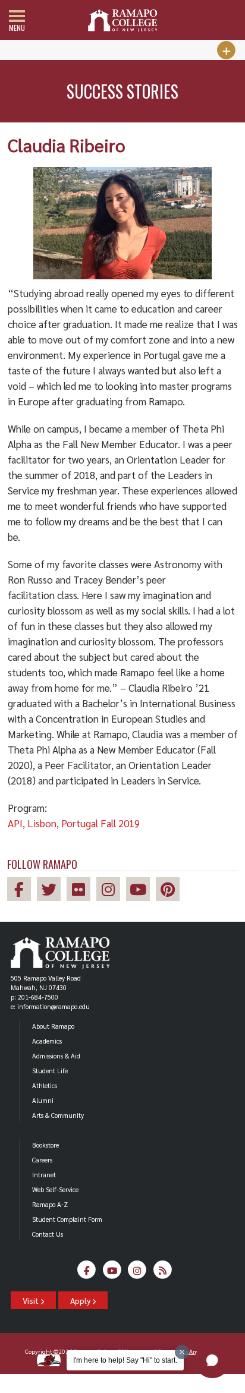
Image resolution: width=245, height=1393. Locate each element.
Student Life (50, 1070)
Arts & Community (58, 1115)
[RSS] (162, 1273)
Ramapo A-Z (50, 1204)
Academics (47, 1040)
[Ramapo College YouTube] (141, 891)
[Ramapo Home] (122, 20)
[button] (212, 1360)
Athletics (44, 1085)
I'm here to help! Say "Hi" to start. (125, 1360)
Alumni (43, 1100)
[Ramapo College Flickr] (81, 891)
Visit (31, 1300)
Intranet (44, 1174)
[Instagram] (137, 1273)
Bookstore (45, 1144)
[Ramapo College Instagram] (111, 891)
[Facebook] (86, 1273)
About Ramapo (53, 1026)
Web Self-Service (55, 1189)
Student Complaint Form (67, 1219)
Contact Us (47, 1234)
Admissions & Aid (56, 1055)
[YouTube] (112, 1273)
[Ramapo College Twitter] (52, 891)
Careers (42, 1159)
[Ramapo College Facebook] (22, 891)
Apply (81, 1300)
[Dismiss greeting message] (182, 1352)
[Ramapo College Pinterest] (171, 891)
